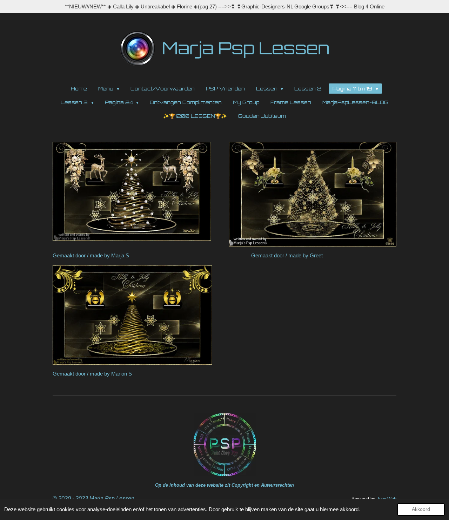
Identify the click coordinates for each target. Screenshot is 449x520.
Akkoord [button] (421, 509)
